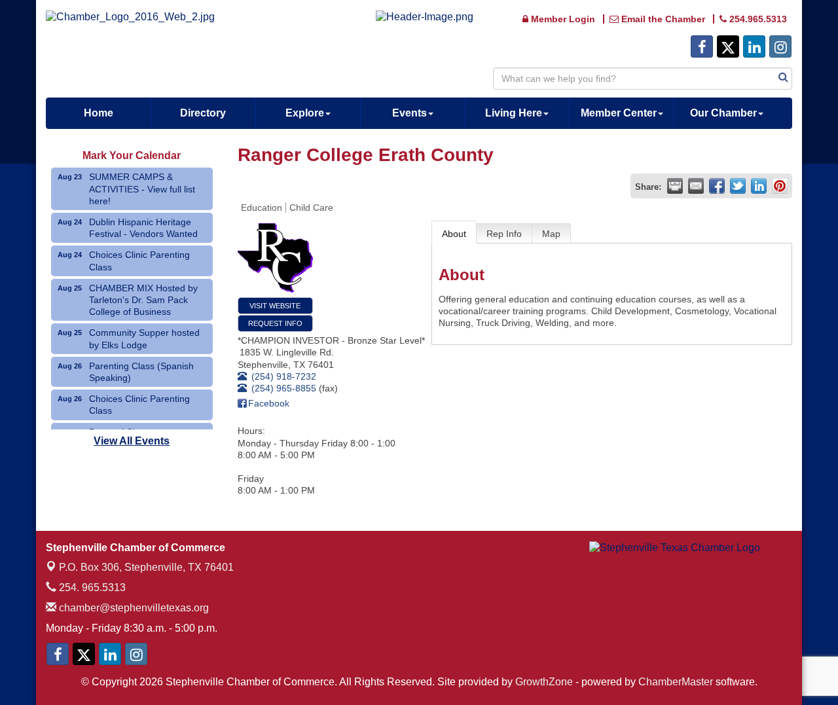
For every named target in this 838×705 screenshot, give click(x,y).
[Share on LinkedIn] (759, 186)
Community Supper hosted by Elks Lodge (144, 338)
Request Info (275, 323)
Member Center (619, 112)
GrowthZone (544, 681)
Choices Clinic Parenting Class (139, 260)
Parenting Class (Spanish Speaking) (141, 372)
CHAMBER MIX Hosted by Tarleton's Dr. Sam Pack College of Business (143, 300)
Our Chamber (723, 112)
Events (409, 112)
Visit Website (275, 306)
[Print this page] (675, 186)
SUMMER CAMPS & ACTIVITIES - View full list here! (142, 189)
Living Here (513, 112)
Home (98, 112)
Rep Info (504, 233)
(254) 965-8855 (283, 388)
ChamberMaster (675, 681)
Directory (203, 112)
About (454, 233)
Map (551, 233)
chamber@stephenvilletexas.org (132, 607)
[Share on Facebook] (717, 186)
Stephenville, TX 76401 (146, 567)
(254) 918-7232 (283, 376)
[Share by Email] (696, 186)
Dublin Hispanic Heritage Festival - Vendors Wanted (143, 228)
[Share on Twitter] (738, 186)
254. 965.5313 (91, 587)
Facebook (268, 403)
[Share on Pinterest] (780, 186)
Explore (304, 112)
